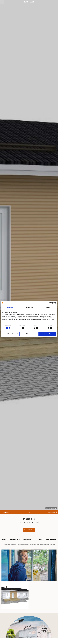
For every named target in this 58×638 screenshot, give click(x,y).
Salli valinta (29, 333)
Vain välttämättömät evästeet (11, 333)
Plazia (29, 512)
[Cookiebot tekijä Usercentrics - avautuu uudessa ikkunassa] (50, 303)
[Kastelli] (29, 2)
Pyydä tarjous (29, 530)
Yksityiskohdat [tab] (29, 307)
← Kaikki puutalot (5, 512)
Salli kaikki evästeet (47, 333)
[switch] (22, 328)
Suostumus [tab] (10, 307)
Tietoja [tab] (48, 307)
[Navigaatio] (2, 2)
